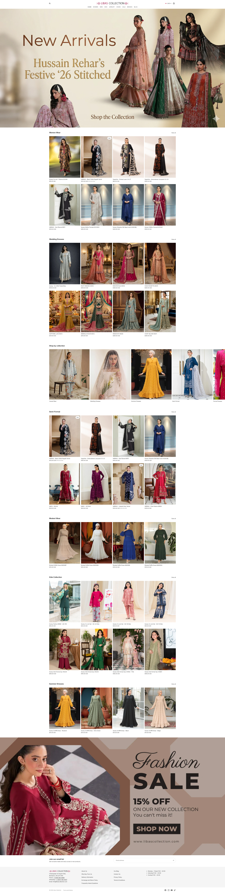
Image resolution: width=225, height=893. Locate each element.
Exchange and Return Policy (90, 880)
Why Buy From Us (87, 874)
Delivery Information (87, 877)
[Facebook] (165, 890)
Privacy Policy (118, 877)
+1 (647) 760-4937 (61, 879)
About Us (84, 871)
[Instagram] (169, 890)
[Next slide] (77, 157)
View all (173, 132)
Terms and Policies (68, 890)
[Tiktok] (175, 890)
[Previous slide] (51, 157)
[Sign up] (173, 860)
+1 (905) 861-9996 (59, 877)
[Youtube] (172, 890)
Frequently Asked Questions (90, 883)
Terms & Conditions (119, 880)
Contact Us (117, 874)
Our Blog (116, 871)
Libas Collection (57, 890)
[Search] (50, 3)
